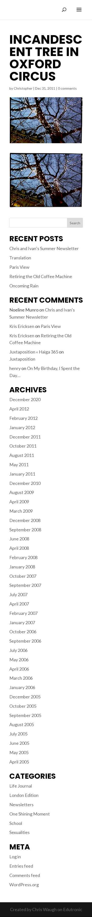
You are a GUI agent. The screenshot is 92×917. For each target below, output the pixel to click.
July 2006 (18, 650)
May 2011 (18, 464)
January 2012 (22, 427)
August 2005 (21, 724)
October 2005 (22, 706)
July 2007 (18, 594)
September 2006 (25, 641)
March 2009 (21, 511)
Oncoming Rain (24, 285)
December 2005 (24, 696)
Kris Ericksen (21, 326)
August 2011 (21, 455)
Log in (15, 856)
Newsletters (21, 804)
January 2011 (22, 474)
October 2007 (22, 576)
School (15, 823)
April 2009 (19, 501)
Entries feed (21, 866)
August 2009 (21, 492)
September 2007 (25, 585)
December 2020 (24, 399)
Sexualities (19, 832)
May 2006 (18, 659)
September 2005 (25, 715)
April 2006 (19, 669)
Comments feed (24, 875)
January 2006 (22, 687)
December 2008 (24, 520)
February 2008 (23, 557)
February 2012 (23, 418)
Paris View (19, 267)
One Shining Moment (29, 814)
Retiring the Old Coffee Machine (40, 276)
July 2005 (18, 733)
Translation (20, 257)
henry (15, 368)
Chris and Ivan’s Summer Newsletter (44, 248)
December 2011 (24, 436)
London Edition (24, 795)
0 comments (67, 88)
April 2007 (19, 604)
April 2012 (19, 408)
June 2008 (19, 538)
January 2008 (22, 566)
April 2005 (19, 761)
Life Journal (20, 786)
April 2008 (19, 548)
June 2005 (19, 743)
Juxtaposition (22, 359)
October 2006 (22, 631)
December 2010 (24, 483)
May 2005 (18, 752)
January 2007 (22, 622)
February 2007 (23, 613)
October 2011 (22, 446)
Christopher (23, 88)
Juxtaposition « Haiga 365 (33, 351)
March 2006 (21, 678)
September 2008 (25, 529)
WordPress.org (24, 884)
